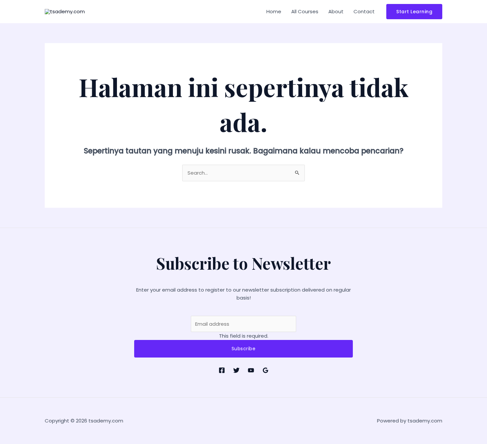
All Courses (304, 11)
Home (273, 11)
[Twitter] (236, 370)
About (336, 11)
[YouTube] (251, 370)
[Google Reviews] (265, 370)
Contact (364, 11)
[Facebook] (222, 370)
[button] (414, 11)
